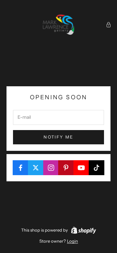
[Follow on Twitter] (35, 168)
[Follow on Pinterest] (65, 168)
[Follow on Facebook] (20, 168)
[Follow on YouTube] (81, 168)
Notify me (58, 136)
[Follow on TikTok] (96, 168)
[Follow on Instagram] (51, 168)
